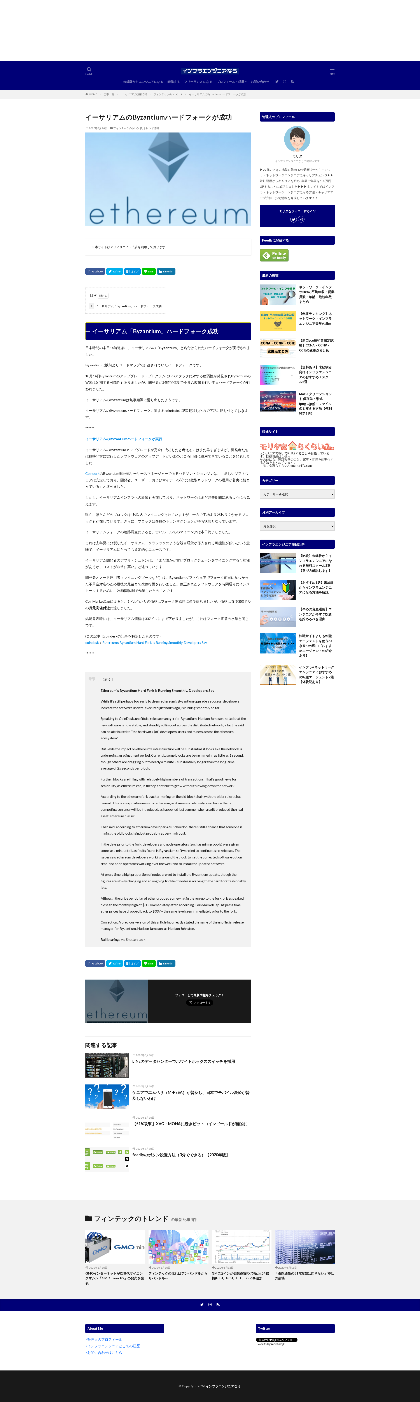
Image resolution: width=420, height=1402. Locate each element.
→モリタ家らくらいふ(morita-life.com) (286, 465)
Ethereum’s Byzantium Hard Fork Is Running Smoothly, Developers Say (154, 642)
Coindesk (92, 473)
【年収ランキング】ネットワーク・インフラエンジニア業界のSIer (315, 318)
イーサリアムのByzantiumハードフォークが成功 (217, 94)
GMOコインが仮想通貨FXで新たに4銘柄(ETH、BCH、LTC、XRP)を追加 (240, 1275)
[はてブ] (132, 271)
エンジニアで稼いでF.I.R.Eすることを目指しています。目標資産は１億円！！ (294, 454)
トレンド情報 (151, 128)
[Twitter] (114, 271)
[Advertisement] (131, 30)
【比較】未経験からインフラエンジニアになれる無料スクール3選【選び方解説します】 (315, 563)
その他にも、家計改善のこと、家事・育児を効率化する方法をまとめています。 (296, 460)
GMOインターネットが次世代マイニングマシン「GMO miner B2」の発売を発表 (114, 1278)
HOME (93, 94)
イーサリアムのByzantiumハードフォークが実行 (123, 439)
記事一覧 (109, 94)
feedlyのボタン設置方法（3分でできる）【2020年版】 (181, 1154)
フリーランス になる (198, 81)
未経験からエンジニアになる (143, 81)
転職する (174, 81)
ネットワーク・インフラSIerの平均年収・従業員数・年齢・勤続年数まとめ (316, 294)
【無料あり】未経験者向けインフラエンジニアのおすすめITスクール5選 (315, 374)
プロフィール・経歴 (230, 81)
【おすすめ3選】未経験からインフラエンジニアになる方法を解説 (316, 587)
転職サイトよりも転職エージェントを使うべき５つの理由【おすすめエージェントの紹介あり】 (315, 645)
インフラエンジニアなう (223, 1386)
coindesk (92, 642)
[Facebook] (95, 271)
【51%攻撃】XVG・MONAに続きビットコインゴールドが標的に (190, 1123)
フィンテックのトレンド (168, 94)
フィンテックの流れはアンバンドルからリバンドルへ (178, 1275)
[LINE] (149, 271)
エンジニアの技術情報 (134, 94)
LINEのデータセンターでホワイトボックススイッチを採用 (183, 1061)
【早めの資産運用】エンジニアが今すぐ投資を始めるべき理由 (315, 614)
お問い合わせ (260, 81)
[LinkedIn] (166, 271)
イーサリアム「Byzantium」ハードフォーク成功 (126, 306)
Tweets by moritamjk (270, 1344)
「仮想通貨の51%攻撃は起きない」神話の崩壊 (304, 1275)
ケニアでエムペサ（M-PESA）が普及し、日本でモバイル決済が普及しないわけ (191, 1095)
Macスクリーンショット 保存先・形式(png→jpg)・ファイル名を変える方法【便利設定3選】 (315, 403)
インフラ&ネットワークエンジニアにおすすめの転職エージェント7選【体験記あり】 (316, 674)
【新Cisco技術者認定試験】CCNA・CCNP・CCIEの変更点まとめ (316, 345)
